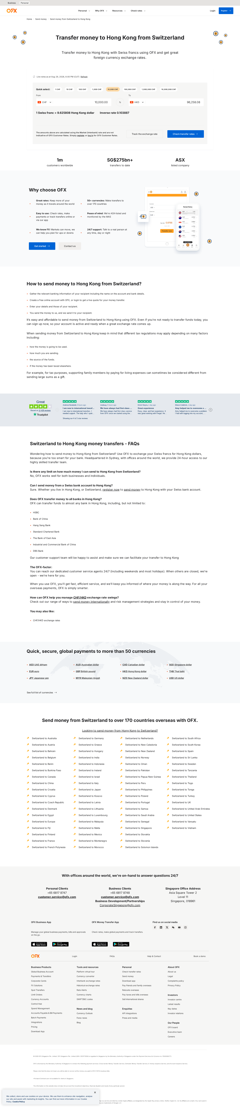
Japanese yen (39, 678)
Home (29, 19)
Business (12, 3)
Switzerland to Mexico (90, 834)
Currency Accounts (40, 999)
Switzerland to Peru (135, 783)
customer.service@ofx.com (57, 897)
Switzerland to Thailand (184, 776)
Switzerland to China (43, 783)
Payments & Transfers (41, 976)
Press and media (129, 1018)
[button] (57, 89)
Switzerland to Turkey (183, 796)
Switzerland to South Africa (186, 738)
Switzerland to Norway (137, 757)
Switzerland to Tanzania (184, 770)
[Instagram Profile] (185, 927)
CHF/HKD (79, 597)
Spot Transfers (37, 990)
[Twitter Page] (167, 927)
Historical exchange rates (88, 985)
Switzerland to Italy (89, 783)
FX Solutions (36, 985)
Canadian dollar (133, 664)
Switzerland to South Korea (186, 744)
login (76, 300)
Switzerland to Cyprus (43, 796)
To (129, 95)
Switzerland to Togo (182, 783)
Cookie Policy (18, 1102)
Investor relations (175, 1013)
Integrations (36, 1022)
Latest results (174, 1004)
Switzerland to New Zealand (140, 751)
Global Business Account (42, 971)
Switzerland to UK (181, 802)
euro (34, 671)
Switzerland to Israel (89, 776)
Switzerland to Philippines (138, 789)
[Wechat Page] (173, 927)
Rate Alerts (82, 990)
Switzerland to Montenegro (93, 840)
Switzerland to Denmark (44, 808)
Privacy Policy (174, 985)
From (38, 95)
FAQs (112, 956)
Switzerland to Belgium (44, 757)
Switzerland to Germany (91, 738)
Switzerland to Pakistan (137, 770)
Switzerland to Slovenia (137, 840)
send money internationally (91, 601)
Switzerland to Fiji (41, 828)
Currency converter (85, 976)
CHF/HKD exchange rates (46, 620)
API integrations (129, 1013)
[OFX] (12, 11)
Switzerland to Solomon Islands (141, 847)
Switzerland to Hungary (91, 751)
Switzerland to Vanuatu (184, 821)
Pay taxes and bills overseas (135, 994)
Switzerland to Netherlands (139, 738)
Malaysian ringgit (88, 678)
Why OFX (99, 10)
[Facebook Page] (155, 927)
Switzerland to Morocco (91, 847)
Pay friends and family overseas (136, 985)
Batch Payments (38, 1017)
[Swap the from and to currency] (120, 102)
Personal (24, 3)
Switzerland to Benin (42, 764)
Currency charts (84, 994)
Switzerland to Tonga (183, 789)
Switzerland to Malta (89, 828)
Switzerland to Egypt (43, 815)
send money (132, 489)
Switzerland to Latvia (90, 802)
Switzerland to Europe (43, 821)
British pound (85, 671)
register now (110, 489)
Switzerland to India (89, 757)
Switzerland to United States (187, 815)
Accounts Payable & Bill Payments (46, 1013)
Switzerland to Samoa (136, 808)
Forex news (82, 1018)
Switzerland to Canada (44, 776)
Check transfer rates (131, 971)
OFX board (173, 1027)
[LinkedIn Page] (161, 927)
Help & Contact (154, 956)
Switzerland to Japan (90, 789)
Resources (117, 10)
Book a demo (200, 956)
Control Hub (36, 1004)
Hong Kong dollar (134, 671)
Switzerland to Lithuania (91, 808)
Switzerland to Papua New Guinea (143, 776)
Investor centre (175, 999)
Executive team (175, 1032)
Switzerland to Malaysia (91, 821)
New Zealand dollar (135, 678)
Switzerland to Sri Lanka (184, 757)
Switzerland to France (43, 840)
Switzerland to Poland (136, 796)
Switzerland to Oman (136, 764)
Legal (170, 976)
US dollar (176, 678)
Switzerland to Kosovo (90, 796)
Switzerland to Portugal (137, 802)
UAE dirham (38, 664)
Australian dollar (87, 664)
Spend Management (40, 1008)
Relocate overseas (130, 990)
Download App (38, 1031)
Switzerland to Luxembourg (93, 815)
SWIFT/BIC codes (85, 999)
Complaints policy (176, 981)
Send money (41, 19)
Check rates (136, 10)
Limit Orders (36, 994)
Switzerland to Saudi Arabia (139, 815)
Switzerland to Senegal (137, 821)
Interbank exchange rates (88, 981)
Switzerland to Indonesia (91, 764)
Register (224, 11)
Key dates (172, 1008)
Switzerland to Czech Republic (48, 802)
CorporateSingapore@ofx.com (120, 905)
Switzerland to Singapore (138, 828)
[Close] (95, 1092)
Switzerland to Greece (90, 744)
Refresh (84, 76)
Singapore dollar (180, 664)
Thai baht (177, 671)
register (81, 135)
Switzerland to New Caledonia (141, 744)
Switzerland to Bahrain (43, 751)
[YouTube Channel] (179, 927)
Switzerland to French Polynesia (48, 847)
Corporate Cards (38, 981)
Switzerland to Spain (182, 751)
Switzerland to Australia (44, 738)
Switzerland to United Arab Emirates (191, 808)
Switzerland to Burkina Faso (46, 770)
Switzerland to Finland (43, 834)
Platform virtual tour (86, 971)
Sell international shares (133, 999)
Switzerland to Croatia (43, 789)
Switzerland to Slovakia (137, 834)
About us (172, 971)
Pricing (34, 1027)
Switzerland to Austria (43, 744)
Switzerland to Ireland (90, 770)
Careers (171, 1036)
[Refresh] (34, 76)
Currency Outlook (85, 1013)
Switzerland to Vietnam (184, 828)
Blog (79, 1022)
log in (90, 135)
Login (74, 956)
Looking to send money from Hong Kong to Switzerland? (120, 730)
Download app (128, 981)
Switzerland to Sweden (184, 764)
